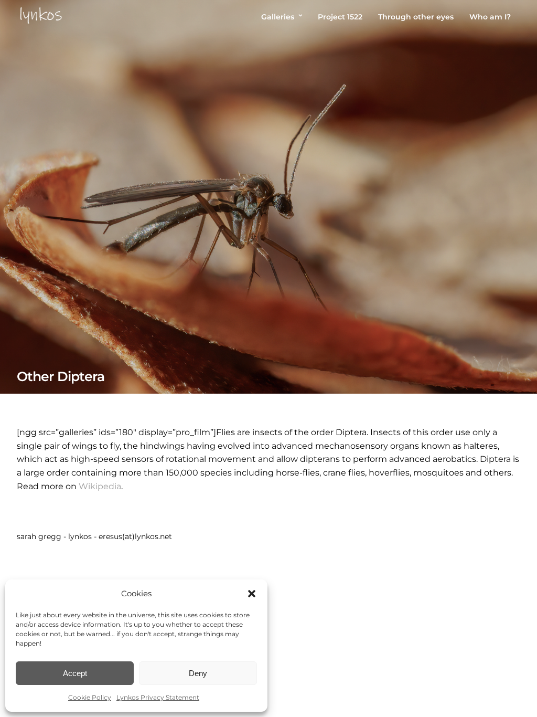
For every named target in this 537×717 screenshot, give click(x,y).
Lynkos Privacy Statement (157, 697)
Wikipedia (100, 486)
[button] (251, 593)
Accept (75, 673)
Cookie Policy (89, 697)
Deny (198, 673)
